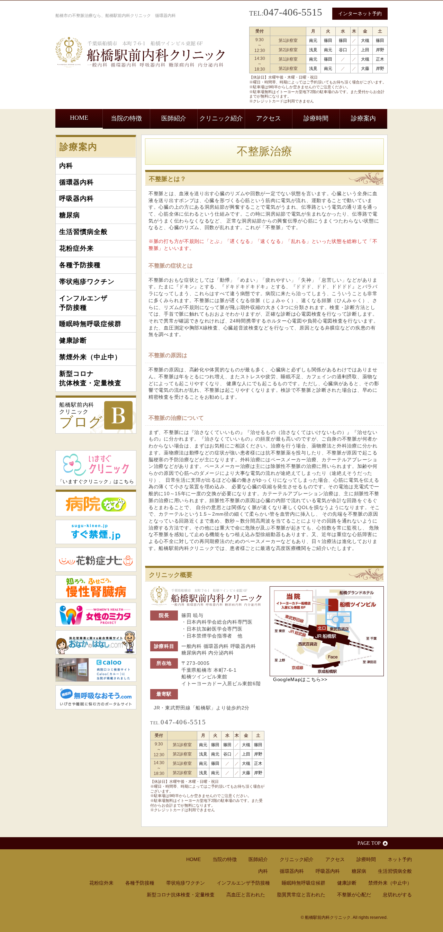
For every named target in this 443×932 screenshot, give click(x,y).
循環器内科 (76, 182)
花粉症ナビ (96, 559)
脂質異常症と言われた (301, 894)
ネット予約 (400, 859)
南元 (313, 40)
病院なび (96, 503)
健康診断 (73, 340)
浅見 (313, 49)
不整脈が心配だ (354, 894)
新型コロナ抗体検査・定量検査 (90, 378)
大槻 (365, 40)
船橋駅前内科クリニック (81, 416)
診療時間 (316, 118)
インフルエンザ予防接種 (83, 303)
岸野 (380, 49)
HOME (79, 117)
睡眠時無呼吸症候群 (90, 323)
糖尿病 (69, 215)
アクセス (268, 118)
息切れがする (397, 894)
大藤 (365, 68)
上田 (365, 49)
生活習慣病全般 (83, 231)
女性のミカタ (96, 614)
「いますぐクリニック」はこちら (96, 481)
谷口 (343, 49)
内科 (66, 165)
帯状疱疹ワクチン (87, 281)
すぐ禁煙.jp (96, 532)
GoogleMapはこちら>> (300, 679)
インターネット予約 (360, 13)
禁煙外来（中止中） (90, 357)
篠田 (328, 40)
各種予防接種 (80, 265)
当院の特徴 (126, 118)
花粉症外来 (76, 248)
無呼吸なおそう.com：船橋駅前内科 (96, 697)
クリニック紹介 (221, 118)
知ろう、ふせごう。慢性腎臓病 (96, 587)
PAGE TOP (369, 843)
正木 (380, 59)
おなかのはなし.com (96, 642)
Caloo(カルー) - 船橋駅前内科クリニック (96, 670)
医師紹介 (173, 118)
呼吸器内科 (76, 198)
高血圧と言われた (245, 894)
